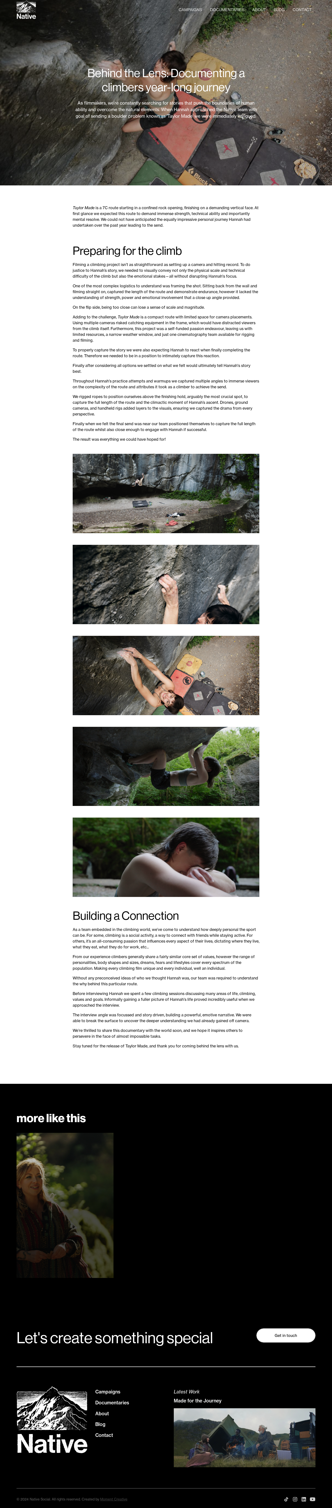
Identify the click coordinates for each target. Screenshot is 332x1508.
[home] (26, 9)
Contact (302, 9)
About (259, 9)
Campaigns (190, 9)
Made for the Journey (197, 1401)
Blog (279, 9)
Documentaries (227, 9)
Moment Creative (113, 1499)
